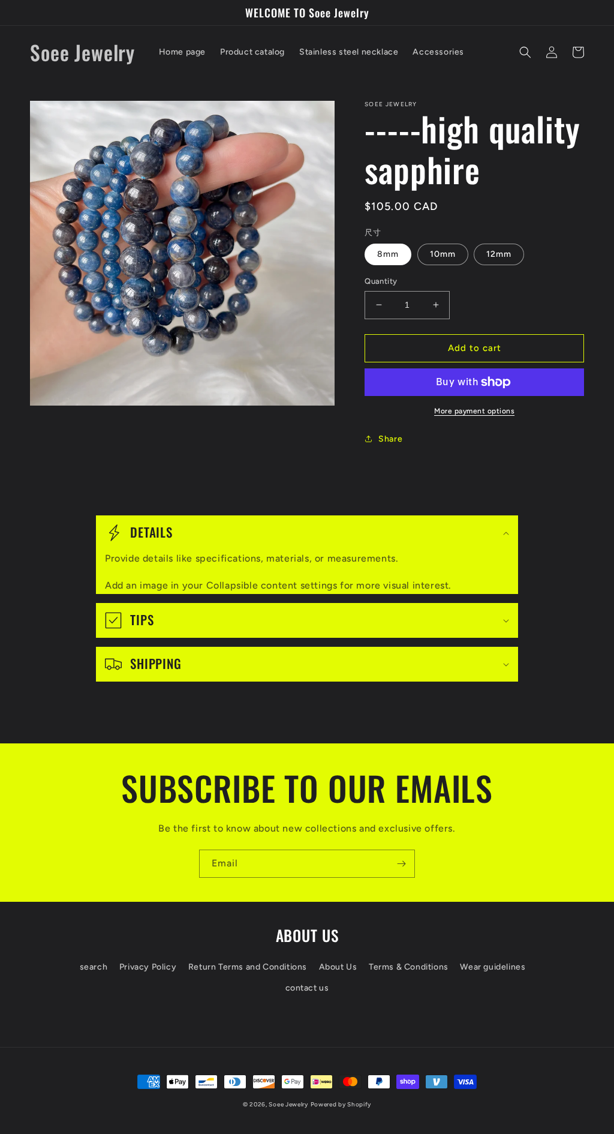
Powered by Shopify (341, 1104)
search (94, 967)
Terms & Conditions (409, 967)
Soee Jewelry (288, 1104)
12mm (498, 254)
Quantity (381, 281)
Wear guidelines (492, 967)
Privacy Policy (147, 967)
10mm (443, 254)
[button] (525, 52)
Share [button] (390, 439)
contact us (307, 988)
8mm (388, 254)
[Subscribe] (401, 864)
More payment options (474, 411)
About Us (338, 967)
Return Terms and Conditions (247, 967)
